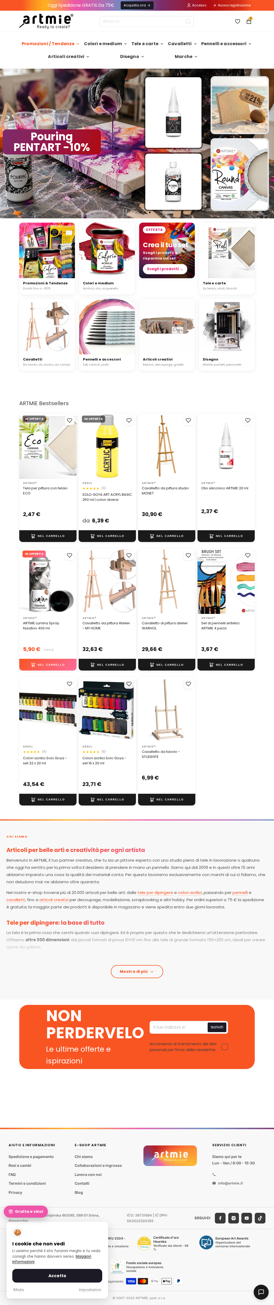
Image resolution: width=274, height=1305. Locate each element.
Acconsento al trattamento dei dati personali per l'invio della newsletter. (183, 1046)
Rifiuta (18, 1289)
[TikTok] (260, 1218)
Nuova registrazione (234, 5)
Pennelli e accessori (223, 44)
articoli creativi (53, 900)
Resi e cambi (20, 1165)
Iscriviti (217, 1027)
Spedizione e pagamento (31, 1156)
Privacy (15, 1192)
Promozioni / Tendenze (48, 44)
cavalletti (15, 900)
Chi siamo (84, 1156)
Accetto (57, 1276)
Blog (79, 1192)
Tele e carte (144, 44)
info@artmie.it (230, 1183)
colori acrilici (190, 892)
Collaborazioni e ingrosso (98, 1165)
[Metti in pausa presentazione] (125, 212)
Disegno (129, 56)
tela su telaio (44, 958)
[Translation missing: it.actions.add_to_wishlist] (69, 420)
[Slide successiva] (267, 143)
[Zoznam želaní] (237, 21)
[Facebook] (220, 1218)
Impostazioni (90, 1289)
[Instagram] (233, 1218)
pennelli (240, 892)
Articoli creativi (66, 56)
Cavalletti (180, 44)
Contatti (82, 1183)
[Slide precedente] (6, 143)
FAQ (12, 1174)
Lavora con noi (88, 1174)
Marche (183, 56)
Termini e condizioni (27, 1183)
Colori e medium (103, 44)
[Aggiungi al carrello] (48, 536)
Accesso (199, 5)
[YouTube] (246, 1218)
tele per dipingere (155, 892)
